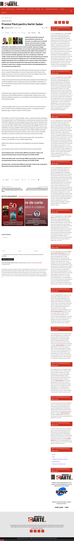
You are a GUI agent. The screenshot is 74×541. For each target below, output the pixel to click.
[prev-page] (2, 228)
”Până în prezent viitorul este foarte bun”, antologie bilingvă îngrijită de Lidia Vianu (12, 190)
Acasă (3, 17)
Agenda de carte (8, 17)
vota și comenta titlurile (56, 311)
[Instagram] (59, 22)
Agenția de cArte (9, 27)
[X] (67, 22)
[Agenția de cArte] (3, 28)
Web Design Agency (49, 538)
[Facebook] (55, 22)
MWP (56, 538)
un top (69, 33)
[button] (71, 11)
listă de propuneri (60, 345)
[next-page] (5, 228)
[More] (39, 32)
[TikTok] (63, 22)
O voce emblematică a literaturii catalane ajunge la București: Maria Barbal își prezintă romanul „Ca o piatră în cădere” (36, 222)
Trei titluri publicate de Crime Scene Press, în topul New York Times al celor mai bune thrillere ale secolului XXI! (13, 223)
